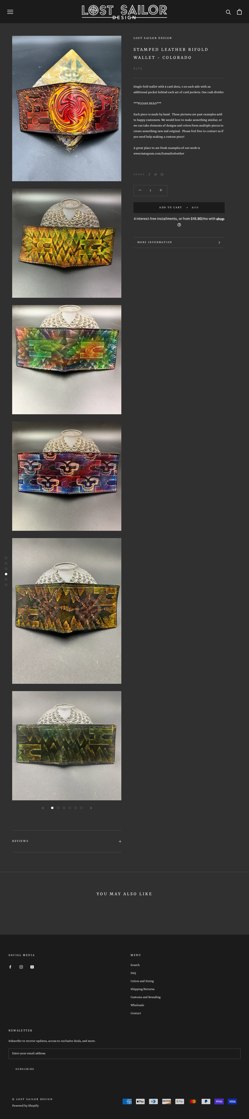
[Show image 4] (70, 808)
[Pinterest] (161, 174)
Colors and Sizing (142, 981)
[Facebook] (149, 174)
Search (135, 965)
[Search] (228, 11)
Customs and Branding (146, 997)
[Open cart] (239, 12)
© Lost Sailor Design (32, 1099)
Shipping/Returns (142, 989)
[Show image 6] (81, 808)
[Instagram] (21, 967)
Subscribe (25, 1069)
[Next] (91, 808)
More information (154, 242)
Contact (136, 1013)
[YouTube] (32, 967)
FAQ (133, 973)
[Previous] (43, 808)
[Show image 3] (64, 808)
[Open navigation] (10, 12)
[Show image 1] (52, 808)
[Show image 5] (75, 808)
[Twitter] (155, 174)
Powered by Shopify (25, 1106)
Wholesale (137, 1005)
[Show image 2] (58, 808)
